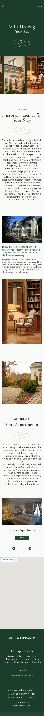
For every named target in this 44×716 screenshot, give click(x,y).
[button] (13, 548)
